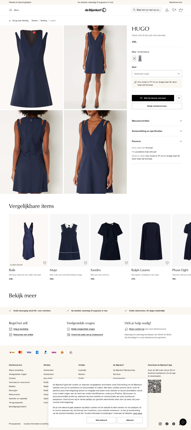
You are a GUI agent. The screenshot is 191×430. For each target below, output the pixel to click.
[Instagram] (160, 423)
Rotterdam (48, 390)
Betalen (12, 386)
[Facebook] (167, 423)
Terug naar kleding (20, 20)
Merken (81, 374)
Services (117, 374)
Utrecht (47, 394)
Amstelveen (49, 374)
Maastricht (48, 386)
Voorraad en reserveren (19, 382)
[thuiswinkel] (71, 354)
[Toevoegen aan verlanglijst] (179, 98)
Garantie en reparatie (18, 398)
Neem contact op (136, 329)
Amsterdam (48, 370)
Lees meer (137, 413)
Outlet (81, 378)
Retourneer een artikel (23, 334)
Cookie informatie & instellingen (37, 424)
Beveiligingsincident (17, 406)
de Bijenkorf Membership (124, 370)
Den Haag (48, 378)
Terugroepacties (16, 402)
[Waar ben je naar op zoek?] (134, 10)
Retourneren (14, 394)
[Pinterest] (173, 423)
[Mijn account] (167, 10)
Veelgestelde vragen (18, 374)
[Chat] (183, 422)
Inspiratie (82, 370)
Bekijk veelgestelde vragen (83, 329)
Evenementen (119, 378)
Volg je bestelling (20, 329)
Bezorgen (13, 390)
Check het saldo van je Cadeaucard (87, 334)
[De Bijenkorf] (95, 10)
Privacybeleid (14, 424)
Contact (12, 378)
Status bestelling (16, 370)
